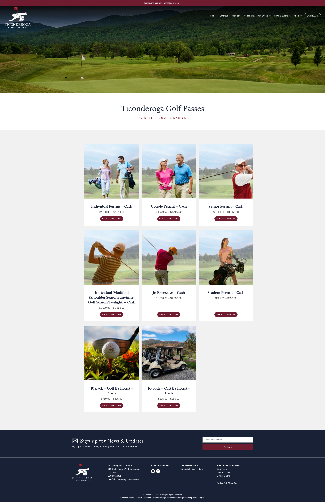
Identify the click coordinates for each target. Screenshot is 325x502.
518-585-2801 (114, 476)
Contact (312, 16)
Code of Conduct (127, 498)
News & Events (281, 16)
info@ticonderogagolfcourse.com (123, 479)
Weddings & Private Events (255, 16)
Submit (228, 447)
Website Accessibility (173, 498)
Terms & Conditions (143, 498)
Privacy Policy (158, 498)
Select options (111, 219)
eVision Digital (198, 498)
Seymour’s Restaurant (230, 16)
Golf (212, 16)
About (296, 16)
